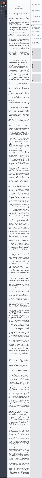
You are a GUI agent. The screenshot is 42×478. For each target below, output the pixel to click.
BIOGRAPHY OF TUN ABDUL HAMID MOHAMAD (36, 6)
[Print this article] (29, 2)
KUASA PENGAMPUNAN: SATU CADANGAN (36, 16)
